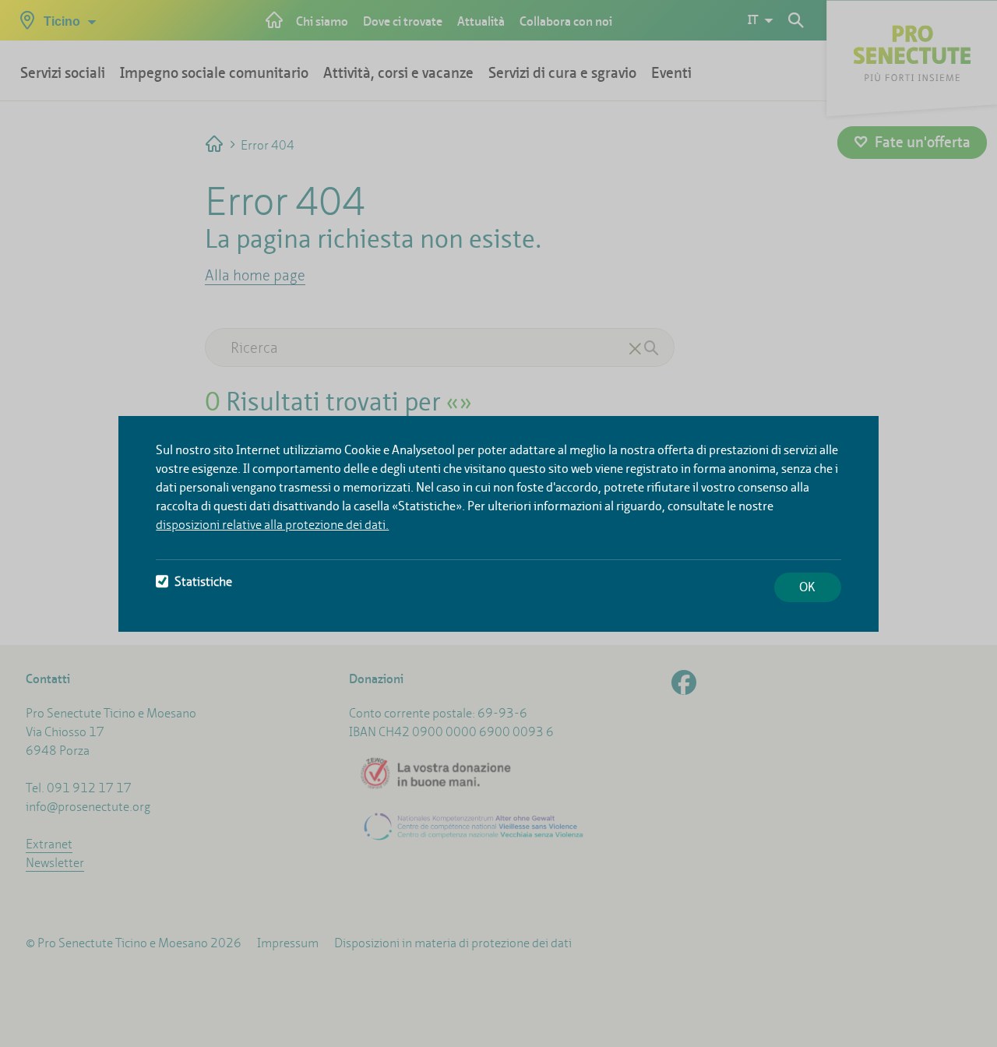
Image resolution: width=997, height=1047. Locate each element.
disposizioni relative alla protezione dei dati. (272, 524)
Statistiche (203, 581)
